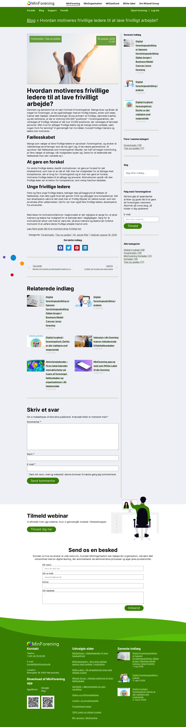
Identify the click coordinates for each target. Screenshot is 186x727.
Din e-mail (47, 573)
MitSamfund (112, 3)
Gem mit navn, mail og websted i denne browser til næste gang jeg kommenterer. (73, 474)
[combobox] (141, 173)
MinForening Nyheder (138, 256)
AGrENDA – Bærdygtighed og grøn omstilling (89, 688)
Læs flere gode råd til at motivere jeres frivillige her (54, 228)
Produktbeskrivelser (81, 706)
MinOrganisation (93, 3)
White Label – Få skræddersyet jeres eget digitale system (92, 671)
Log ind (155, 10)
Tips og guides (52, 38)
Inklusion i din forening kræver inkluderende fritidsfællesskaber (106, 341)
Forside (31, 10)
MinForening (73, 3)
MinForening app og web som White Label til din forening (105, 365)
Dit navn (46, 565)
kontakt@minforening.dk (38, 664)
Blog (41, 10)
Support (52, 10)
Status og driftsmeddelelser (85, 695)
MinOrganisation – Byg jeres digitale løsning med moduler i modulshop (89, 663)
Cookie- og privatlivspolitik (85, 701)
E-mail (31, 464)
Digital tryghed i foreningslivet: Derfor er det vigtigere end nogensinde (144, 110)
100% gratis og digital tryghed (86, 712)
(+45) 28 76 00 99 (36, 656)
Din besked (48, 591)
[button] (60, 248)
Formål (64, 10)
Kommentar (34, 422)
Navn (30, 454)
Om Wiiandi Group (149, 3)
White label (129, 3)
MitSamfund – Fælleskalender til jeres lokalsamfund (90, 654)
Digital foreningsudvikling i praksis (104, 301)
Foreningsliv (37, 38)
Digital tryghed (134, 250)
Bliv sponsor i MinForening (84, 718)
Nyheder (131, 259)
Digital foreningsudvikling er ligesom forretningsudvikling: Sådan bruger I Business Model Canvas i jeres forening (145, 658)
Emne (45, 582)
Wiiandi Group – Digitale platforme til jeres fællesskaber (92, 679)
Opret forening (139, 10)
